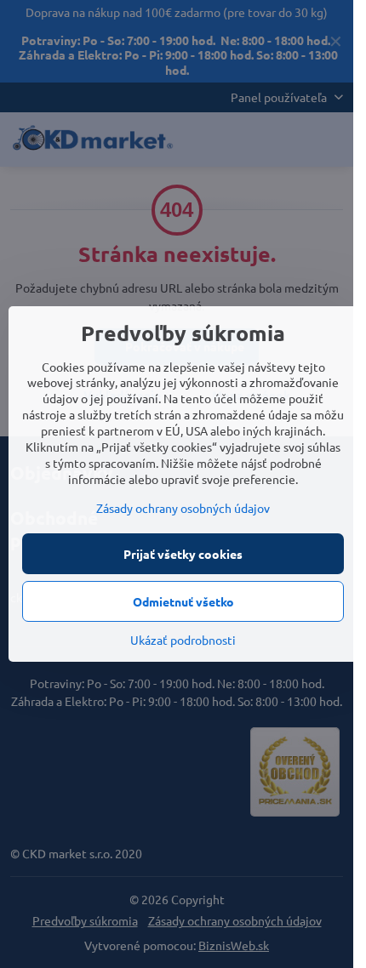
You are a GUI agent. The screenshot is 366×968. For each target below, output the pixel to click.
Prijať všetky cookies (183, 553)
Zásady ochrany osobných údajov (183, 507)
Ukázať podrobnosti (183, 639)
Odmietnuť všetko (183, 601)
